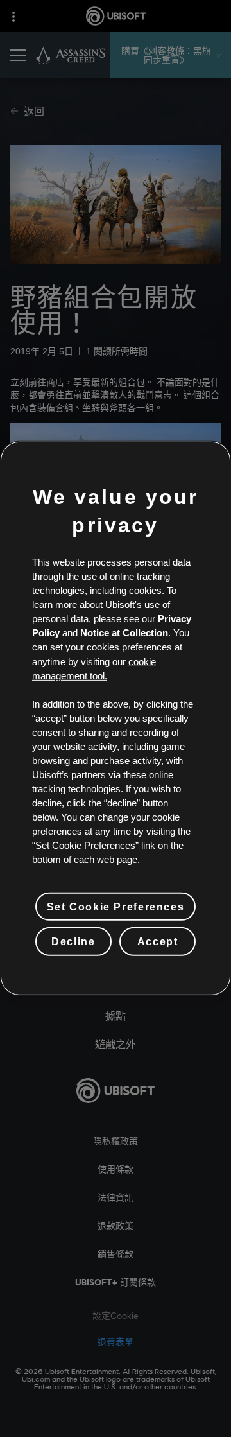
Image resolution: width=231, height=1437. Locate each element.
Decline (73, 941)
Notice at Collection (124, 633)
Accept (157, 941)
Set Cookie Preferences (115, 906)
